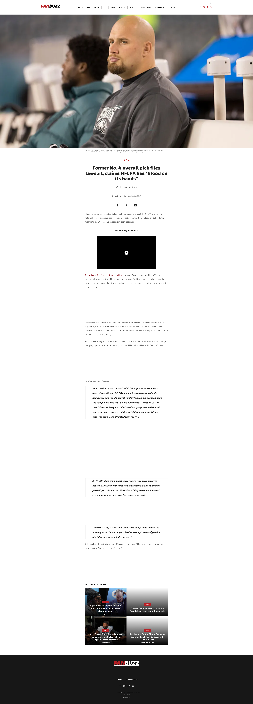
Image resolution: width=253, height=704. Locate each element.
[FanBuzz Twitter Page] (211, 6)
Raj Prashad (106, 614)
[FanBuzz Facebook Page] (201, 6)
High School (160, 8)
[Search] (210, 3)
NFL (88, 8)
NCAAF (80, 8)
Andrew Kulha (120, 196)
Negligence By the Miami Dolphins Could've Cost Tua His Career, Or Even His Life (147, 637)
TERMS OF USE (127, 695)
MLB (131, 8)
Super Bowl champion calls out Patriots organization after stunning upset (106, 608)
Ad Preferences (132, 680)
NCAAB (96, 8)
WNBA (113, 8)
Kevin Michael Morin (148, 642)
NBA (105, 8)
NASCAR (122, 8)
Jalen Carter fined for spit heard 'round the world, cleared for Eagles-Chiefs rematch (106, 637)
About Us (118, 680)
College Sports (144, 8)
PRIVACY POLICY (126, 697)
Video (172, 8)
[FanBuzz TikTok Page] (207, 6)
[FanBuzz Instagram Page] (204, 6)
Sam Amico (148, 614)
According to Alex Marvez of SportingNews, (104, 275)
